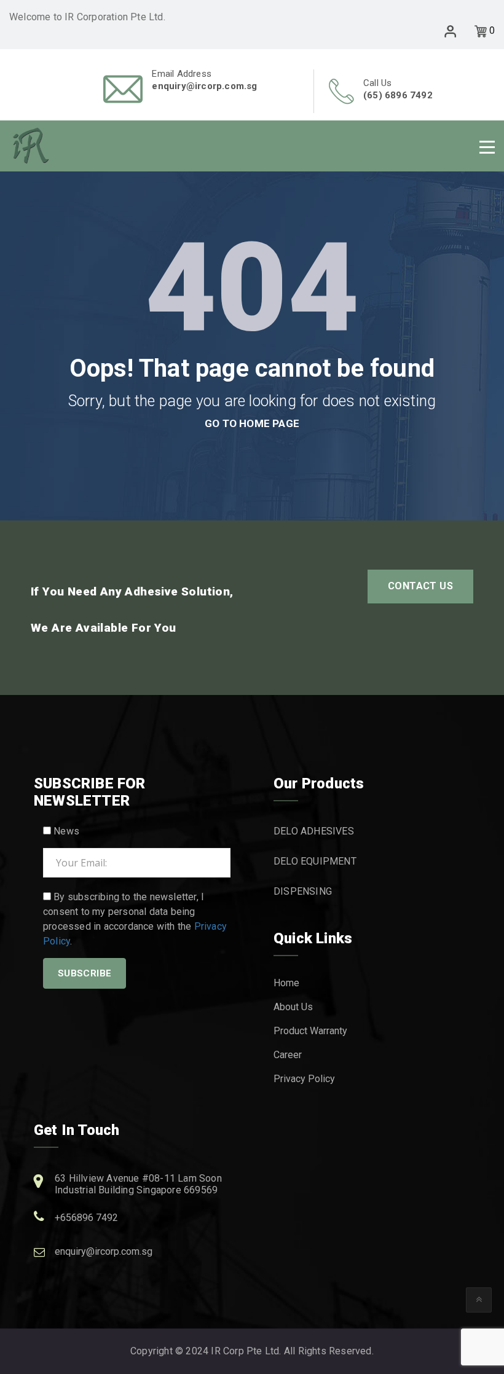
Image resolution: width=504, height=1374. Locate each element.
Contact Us (420, 586)
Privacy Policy (304, 1079)
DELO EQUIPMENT (315, 861)
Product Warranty (310, 1031)
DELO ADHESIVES (314, 831)
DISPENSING (303, 891)
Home (286, 983)
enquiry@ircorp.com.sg (103, 1251)
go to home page (252, 423)
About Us (293, 1007)
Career (288, 1055)
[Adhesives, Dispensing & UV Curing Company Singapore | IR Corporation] (30, 145)
